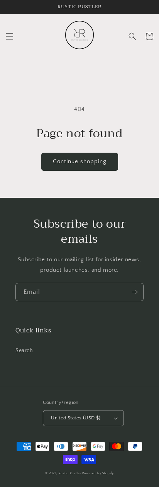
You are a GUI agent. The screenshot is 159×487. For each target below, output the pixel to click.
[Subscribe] (134, 292)
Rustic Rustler (71, 473)
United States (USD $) (75, 418)
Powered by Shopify (98, 473)
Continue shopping (80, 161)
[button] (9, 36)
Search (24, 350)
